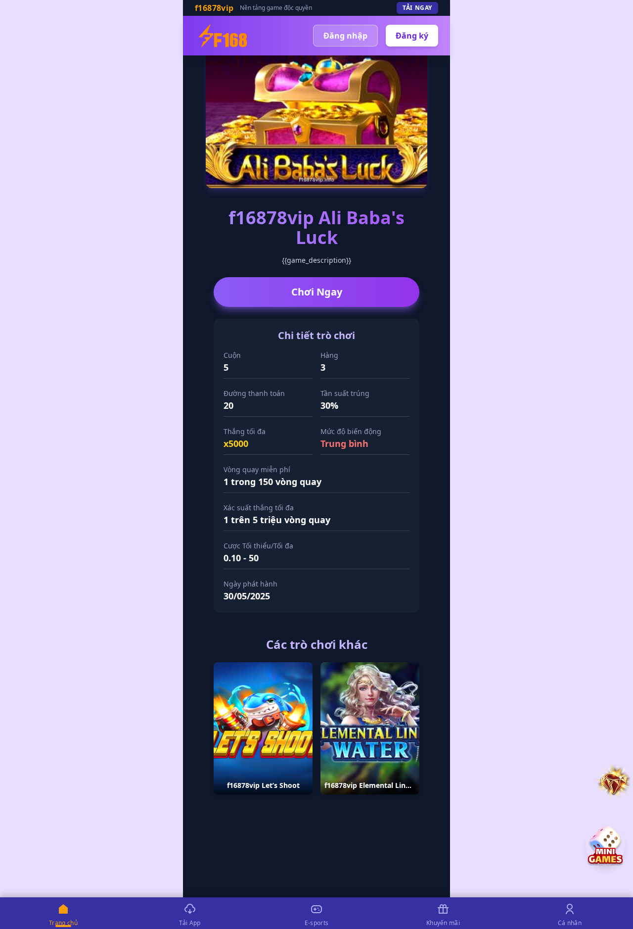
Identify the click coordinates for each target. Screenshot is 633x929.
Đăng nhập (345, 35)
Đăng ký (412, 35)
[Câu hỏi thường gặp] (613, 781)
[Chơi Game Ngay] (605, 846)
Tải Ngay (417, 7)
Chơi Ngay (316, 291)
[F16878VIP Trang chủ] (223, 36)
